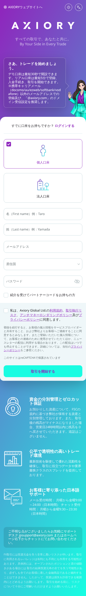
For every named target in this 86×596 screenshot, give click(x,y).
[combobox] (6, 266)
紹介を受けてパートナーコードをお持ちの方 (42, 295)
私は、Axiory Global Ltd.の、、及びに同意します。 (46, 315)
